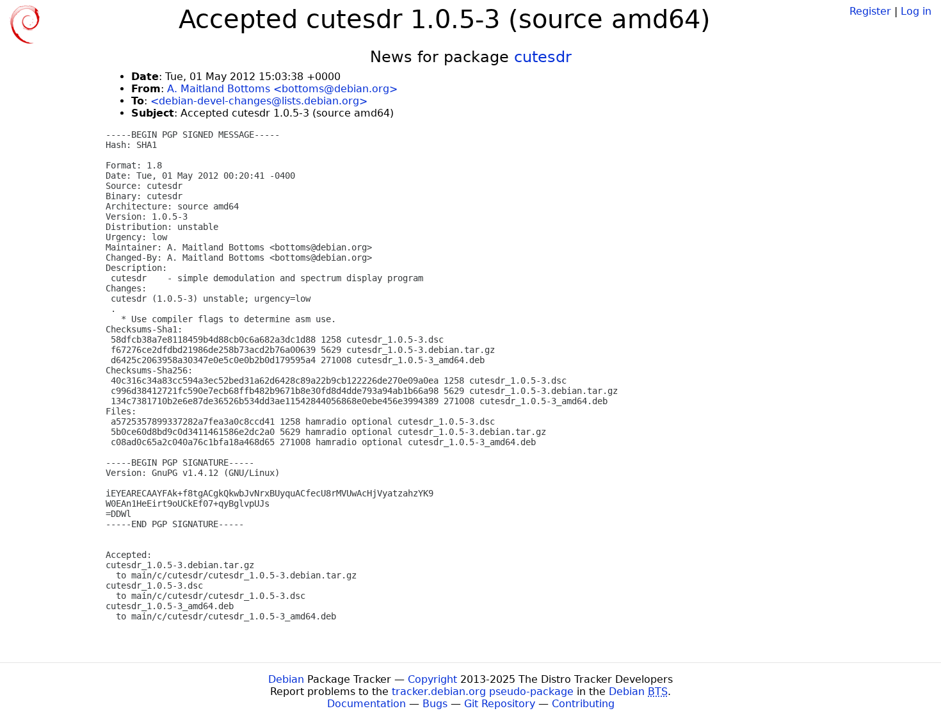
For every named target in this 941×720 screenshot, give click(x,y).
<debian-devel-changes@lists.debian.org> (258, 101)
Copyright (432, 679)
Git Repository (499, 704)
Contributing (583, 704)
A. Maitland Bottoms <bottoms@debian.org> (282, 89)
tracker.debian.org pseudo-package (483, 691)
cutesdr (543, 57)
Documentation (366, 704)
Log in (916, 11)
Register (870, 11)
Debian (286, 679)
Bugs (434, 704)
